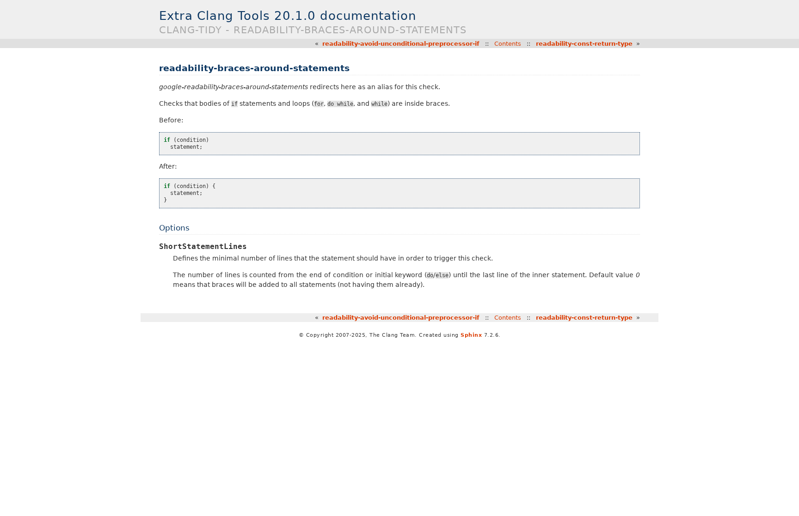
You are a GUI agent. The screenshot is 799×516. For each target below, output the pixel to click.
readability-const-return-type (584, 43)
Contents (507, 43)
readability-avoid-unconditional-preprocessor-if (400, 43)
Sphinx (471, 335)
